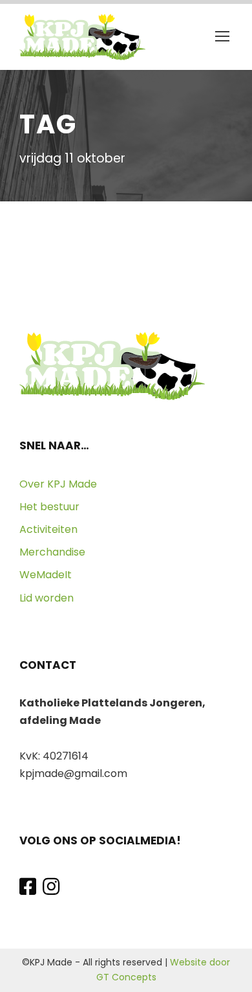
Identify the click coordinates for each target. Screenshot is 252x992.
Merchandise (52, 552)
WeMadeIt (45, 574)
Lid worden (46, 598)
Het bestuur (49, 506)
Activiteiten (48, 529)
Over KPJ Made (58, 484)
